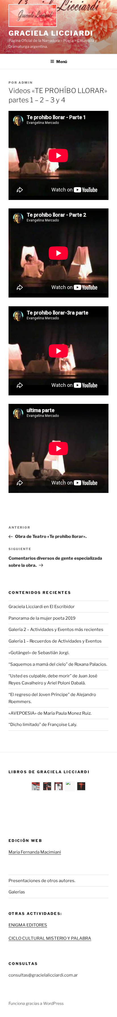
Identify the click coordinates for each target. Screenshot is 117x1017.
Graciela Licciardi (51, 33)
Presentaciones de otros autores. (42, 880)
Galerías (17, 892)
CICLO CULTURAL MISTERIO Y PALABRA (50, 938)
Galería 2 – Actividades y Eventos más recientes (56, 629)
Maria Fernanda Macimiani (35, 852)
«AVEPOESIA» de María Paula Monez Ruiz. (50, 713)
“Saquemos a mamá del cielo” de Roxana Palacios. (58, 664)
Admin (25, 83)
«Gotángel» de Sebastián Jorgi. (39, 652)
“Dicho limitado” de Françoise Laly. (43, 724)
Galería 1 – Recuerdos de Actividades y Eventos (55, 641)
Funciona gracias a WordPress (36, 1003)
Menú (61, 61)
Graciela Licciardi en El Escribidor (42, 606)
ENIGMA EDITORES (28, 925)
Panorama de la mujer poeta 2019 (42, 618)
